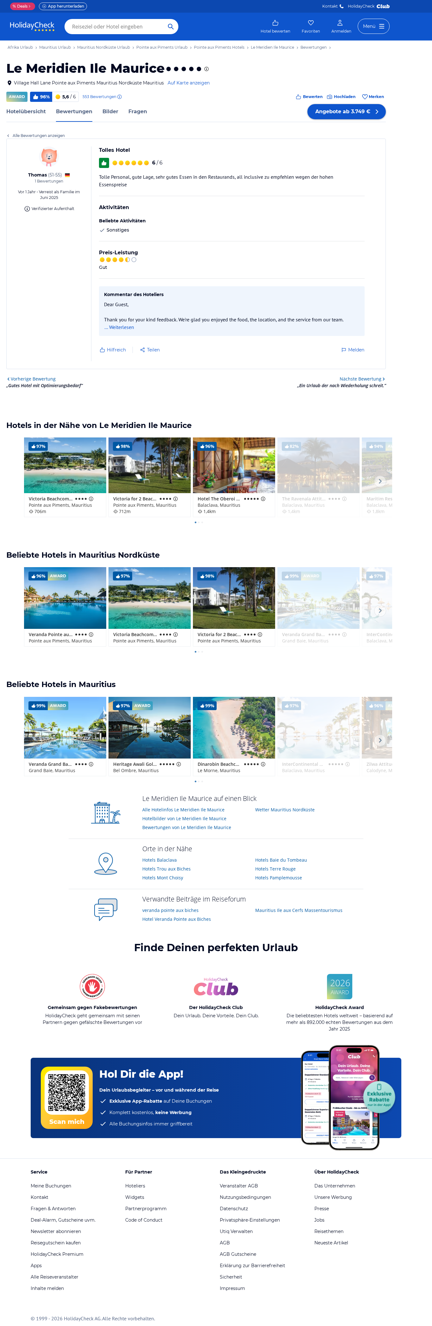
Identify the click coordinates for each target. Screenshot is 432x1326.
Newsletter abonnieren (56, 1231)
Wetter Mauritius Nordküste (285, 810)
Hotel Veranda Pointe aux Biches (176, 919)
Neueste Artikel (331, 1243)
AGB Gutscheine (238, 1254)
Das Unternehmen (334, 1186)
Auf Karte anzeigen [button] (189, 83)
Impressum (232, 1288)
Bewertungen (74, 111)
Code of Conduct (144, 1220)
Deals (20, 6)
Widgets (134, 1197)
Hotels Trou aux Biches (166, 869)
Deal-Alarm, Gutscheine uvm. (63, 1220)
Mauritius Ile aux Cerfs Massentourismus (299, 910)
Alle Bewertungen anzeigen (39, 135)
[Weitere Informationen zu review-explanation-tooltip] (119, 96)
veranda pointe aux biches (170, 910)
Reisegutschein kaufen (56, 1243)
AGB (225, 1243)
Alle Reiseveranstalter (54, 1277)
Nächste (360, 379)
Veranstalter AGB (239, 1186)
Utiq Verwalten (236, 1231)
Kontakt (330, 6)
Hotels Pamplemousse (278, 878)
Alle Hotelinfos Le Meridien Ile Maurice (183, 810)
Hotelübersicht (26, 111)
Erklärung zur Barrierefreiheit (252, 1265)
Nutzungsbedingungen (245, 1197)
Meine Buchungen (51, 1186)
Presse (321, 1208)
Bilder (110, 111)
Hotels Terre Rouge (275, 869)
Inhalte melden (47, 1288)
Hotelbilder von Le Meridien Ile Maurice (184, 818)
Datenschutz (234, 1208)
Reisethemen (328, 1231)
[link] (275, 26)
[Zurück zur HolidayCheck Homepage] (32, 26)
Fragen (137, 111)
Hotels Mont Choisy (162, 878)
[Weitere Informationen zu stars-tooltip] (206, 68)
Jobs (319, 1220)
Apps (36, 1265)
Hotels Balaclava (159, 860)
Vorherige (33, 379)
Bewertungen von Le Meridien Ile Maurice (186, 827)
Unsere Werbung (333, 1197)
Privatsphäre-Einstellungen (250, 1220)
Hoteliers (135, 1186)
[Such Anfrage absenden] (170, 26)
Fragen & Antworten (53, 1208)
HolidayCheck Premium (57, 1254)
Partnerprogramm (146, 1208)
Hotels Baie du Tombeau (281, 860)
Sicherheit (231, 1277)
